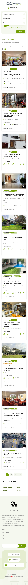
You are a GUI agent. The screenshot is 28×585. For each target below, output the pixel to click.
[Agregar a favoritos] (20, 83)
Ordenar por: (5, 46)
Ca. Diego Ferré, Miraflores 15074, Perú (14, 78)
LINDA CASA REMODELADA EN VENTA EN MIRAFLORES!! (13, 414)
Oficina (5, 490)
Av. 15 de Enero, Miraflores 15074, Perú (14, 418)
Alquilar (6, 69)
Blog (3, 538)
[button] (20, 8)
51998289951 (13, 8)
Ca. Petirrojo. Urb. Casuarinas (12, 372)
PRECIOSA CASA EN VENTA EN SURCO (13, 238)
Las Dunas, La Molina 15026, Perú (13, 457)
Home (3, 529)
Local (18, 487)
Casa (4, 485)
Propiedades (5, 532)
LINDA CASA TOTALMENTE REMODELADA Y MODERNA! (12, 282)
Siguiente (17, 475)
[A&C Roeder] (14, 3)
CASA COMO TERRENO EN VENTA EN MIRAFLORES (12, 155)
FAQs (3, 535)
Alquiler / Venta (8, 276)
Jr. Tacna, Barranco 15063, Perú (13, 328)
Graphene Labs (19, 576)
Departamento (7, 487)
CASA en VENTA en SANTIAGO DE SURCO (13, 369)
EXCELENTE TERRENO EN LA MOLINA (12, 454)
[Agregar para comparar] (23, 83)
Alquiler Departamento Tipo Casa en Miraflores (12, 75)
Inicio (3, 39)
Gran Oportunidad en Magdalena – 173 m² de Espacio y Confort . (14, 195)
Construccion (20, 485)
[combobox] (14, 14)
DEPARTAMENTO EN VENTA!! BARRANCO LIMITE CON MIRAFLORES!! (13, 115)
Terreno (18, 490)
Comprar (6, 111)
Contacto (4, 541)
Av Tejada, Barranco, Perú (11, 119)
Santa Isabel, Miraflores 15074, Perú (14, 159)
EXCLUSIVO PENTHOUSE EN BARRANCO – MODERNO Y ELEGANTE (12, 324)
